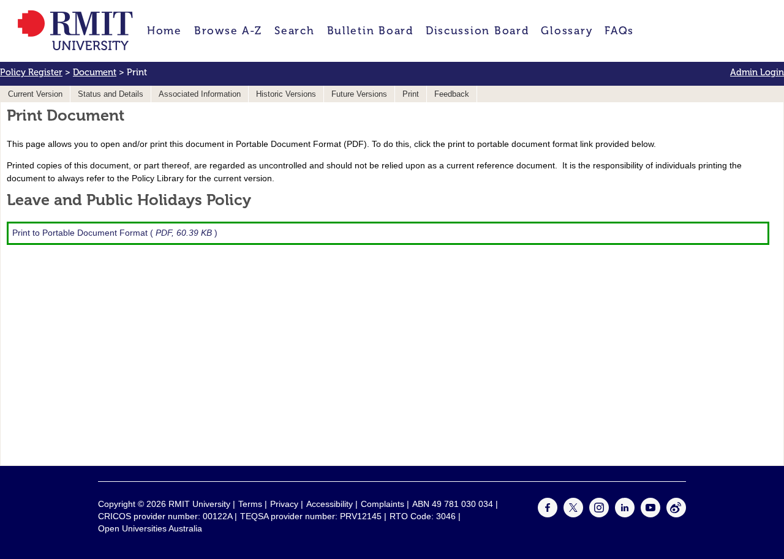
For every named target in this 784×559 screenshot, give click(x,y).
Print (410, 94)
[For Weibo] (676, 514)
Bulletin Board (370, 30)
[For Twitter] (573, 514)
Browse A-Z (228, 30)
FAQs (619, 30)
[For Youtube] (650, 514)
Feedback (451, 94)
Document (94, 72)
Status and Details (110, 94)
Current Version (35, 94)
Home (164, 30)
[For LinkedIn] (625, 514)
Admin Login (757, 72)
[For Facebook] (547, 514)
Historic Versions (286, 94)
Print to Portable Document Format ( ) (114, 233)
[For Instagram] (599, 514)
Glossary (566, 30)
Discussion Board (477, 30)
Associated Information (200, 94)
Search (294, 30)
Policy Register (31, 72)
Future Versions (359, 94)
